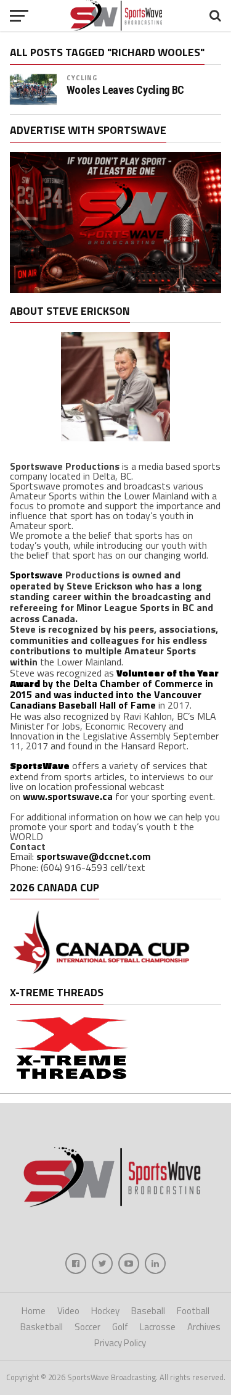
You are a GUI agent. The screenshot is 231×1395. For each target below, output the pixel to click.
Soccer (87, 1327)
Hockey (105, 1311)
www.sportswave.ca (68, 796)
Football (193, 1311)
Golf (120, 1327)
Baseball (148, 1311)
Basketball (41, 1327)
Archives (204, 1327)
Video (68, 1311)
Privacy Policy (120, 1343)
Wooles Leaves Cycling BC (125, 90)
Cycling (82, 77)
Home (34, 1311)
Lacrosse (158, 1327)
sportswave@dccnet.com (93, 856)
